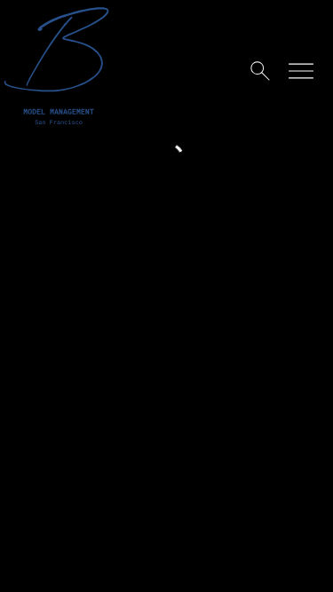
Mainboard (167, 564)
